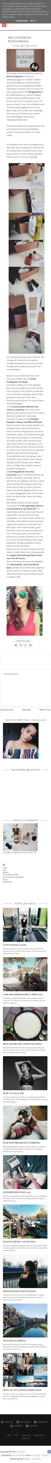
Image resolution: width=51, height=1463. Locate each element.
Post (17, 1435)
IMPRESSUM (7, 882)
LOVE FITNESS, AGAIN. (15, 944)
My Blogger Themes (39, 1455)
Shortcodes (39, 1435)
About (5, 879)
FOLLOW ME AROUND (10, 875)
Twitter (8, 1422)
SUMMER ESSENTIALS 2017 (17, 1192)
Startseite (26, 709)
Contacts (25, 1438)
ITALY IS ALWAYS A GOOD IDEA (19, 1241)
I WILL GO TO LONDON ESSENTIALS (22, 1390)
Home (5, 868)
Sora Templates (18, 1455)
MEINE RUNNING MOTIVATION (19, 1291)
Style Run (21, 1451)
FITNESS (6, 872)
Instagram (24, 1422)
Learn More (22, 21)
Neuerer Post (7, 709)
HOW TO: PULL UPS (13, 1093)
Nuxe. (25, 382)
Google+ (33, 1426)
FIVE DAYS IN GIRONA (14, 1340)
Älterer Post (44, 709)
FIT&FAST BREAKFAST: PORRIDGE (21, 1142)
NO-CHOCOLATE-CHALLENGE (13, 877)
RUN (4, 870)
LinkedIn (18, 1426)
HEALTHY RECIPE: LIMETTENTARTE (22, 1043)
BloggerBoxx (35, 92)
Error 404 (26, 1435)
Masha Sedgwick (15, 76)
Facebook (42, 1422)
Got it (33, 21)
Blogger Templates (32, 1459)
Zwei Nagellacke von (18, 471)
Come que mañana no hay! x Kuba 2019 (22, 994)
